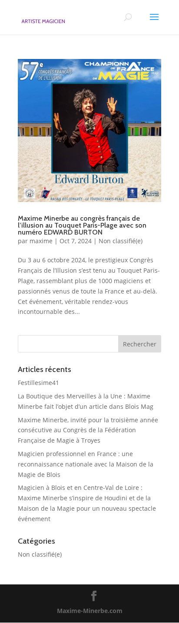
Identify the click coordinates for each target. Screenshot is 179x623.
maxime (41, 241)
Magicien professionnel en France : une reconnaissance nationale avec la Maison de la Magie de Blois (85, 464)
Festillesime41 (38, 382)
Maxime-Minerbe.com (90, 611)
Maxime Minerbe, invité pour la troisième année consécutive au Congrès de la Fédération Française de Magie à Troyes (88, 430)
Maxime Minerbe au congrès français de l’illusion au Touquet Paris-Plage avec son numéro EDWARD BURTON (82, 225)
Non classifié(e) (121, 241)
